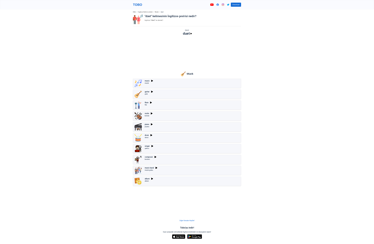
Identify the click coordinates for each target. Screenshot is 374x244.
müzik (147, 83)
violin (147, 113)
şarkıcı (147, 148)
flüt (146, 105)
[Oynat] (191, 33)
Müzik (157, 12)
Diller (134, 12)
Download (235, 4)
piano (147, 124)
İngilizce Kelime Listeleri (145, 12)
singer (147, 146)
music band (149, 168)
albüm (147, 181)
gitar (146, 94)
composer (149, 157)
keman (147, 116)
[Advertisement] (187, 52)
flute (146, 103)
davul (146, 137)
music (147, 81)
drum (147, 135)
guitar (147, 92)
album (147, 179)
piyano (147, 127)
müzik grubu (149, 170)
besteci (147, 159)
